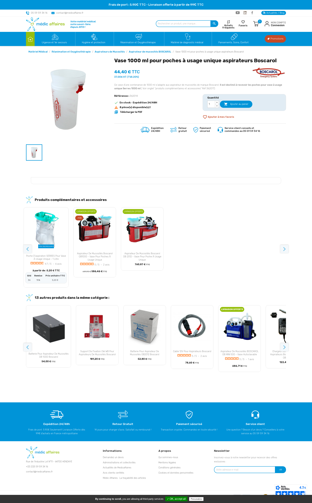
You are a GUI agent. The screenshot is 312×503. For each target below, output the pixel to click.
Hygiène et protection (93, 42)
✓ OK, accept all (176, 498)
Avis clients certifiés (113, 472)
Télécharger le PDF (128, 112)
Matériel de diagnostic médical (187, 42)
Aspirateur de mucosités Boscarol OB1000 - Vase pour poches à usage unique (95, 256)
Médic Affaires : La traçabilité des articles (124, 478)
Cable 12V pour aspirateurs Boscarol (192, 351)
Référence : (121, 95)
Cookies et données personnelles (175, 472)
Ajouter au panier (236, 104)
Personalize (196, 499)
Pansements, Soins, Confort (233, 42)
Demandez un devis (113, 457)
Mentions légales (167, 462)
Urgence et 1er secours (54, 42)
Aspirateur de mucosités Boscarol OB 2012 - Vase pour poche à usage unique (142, 256)
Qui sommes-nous (168, 457)
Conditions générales (169, 467)
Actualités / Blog (275, 13)
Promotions (276, 38)
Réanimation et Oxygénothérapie (138, 42)
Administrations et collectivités (119, 462)
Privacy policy (212, 499)
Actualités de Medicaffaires (117, 467)
